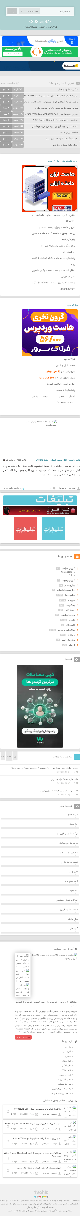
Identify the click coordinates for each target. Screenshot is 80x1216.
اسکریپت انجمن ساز (68, 89)
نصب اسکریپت (64, 1079)
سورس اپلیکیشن (68, 615)
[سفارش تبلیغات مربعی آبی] (53, 539)
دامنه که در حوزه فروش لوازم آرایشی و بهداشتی (54, 126)
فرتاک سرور (72, 305)
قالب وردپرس (71, 881)
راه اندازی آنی (68, 252)
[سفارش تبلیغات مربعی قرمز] (25, 539)
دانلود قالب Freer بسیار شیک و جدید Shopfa (58, 460)
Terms (66, 1200)
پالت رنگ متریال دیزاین (61, 1088)
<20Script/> (40, 21)
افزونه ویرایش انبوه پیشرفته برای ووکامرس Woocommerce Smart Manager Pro (44, 768)
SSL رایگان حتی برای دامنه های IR (58, 246)
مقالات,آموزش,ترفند (66, 630)
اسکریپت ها (70, 595)
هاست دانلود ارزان (69, 910)
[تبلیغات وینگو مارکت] (40, 747)
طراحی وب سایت (64, 1210)
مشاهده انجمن (7, 83)
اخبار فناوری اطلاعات (66, 590)
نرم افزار (71, 635)
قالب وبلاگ (70, 625)
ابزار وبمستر (70, 585)
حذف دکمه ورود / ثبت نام (65, 145)
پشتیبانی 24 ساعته (65, 390)
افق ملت (73, 824)
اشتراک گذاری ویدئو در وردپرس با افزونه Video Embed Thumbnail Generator (32, 1155)
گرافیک (72, 645)
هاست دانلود (13, 1210)
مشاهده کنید (22, 1037)
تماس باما (67, 1056)
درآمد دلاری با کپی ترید (66, 834)
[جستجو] (12, 11)
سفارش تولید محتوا (68, 853)
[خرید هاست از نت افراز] (40, 515)
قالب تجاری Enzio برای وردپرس (64, 779)
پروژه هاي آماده (68, 640)
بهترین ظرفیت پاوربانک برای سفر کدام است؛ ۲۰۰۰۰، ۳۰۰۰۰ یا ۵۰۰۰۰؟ (44, 96)
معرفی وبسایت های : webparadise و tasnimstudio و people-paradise (42, 114)
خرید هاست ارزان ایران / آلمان (63, 161)
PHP (70, 575)
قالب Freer (21, 460)
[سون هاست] (40, 56)
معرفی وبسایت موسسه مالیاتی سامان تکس (56, 108)
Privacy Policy (56, 1200)
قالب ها (10, 460)
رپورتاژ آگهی (70, 610)
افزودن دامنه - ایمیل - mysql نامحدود (56, 227)
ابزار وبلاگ (66, 1061)
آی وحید (52, 1210)
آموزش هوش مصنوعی (67, 900)
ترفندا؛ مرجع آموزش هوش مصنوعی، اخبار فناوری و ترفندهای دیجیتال (44, 102)
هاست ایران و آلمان (65, 365)
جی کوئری (70, 605)
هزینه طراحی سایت (68, 843)
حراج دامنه (73, 919)
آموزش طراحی (68, 568)
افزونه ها (71, 600)
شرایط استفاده (64, 1084)
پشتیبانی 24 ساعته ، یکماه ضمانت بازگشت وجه (53, 261)
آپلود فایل (73, 929)
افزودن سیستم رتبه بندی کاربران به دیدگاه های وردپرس (38, 1168)
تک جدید (74, 891)
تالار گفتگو (66, 1065)
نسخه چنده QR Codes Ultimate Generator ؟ (55, 120)
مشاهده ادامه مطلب (12, 488)
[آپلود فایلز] (40, 45)
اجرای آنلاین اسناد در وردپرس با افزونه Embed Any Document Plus (33, 1123)
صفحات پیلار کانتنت (68, 133)
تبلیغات (68, 1047)
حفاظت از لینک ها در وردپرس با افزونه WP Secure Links (37, 1109)
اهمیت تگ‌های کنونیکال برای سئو (61, 139)
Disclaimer (75, 1200)
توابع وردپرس (65, 1075)
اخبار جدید (73, 872)
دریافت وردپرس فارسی (61, 1093)
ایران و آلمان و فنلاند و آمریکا (61, 384)
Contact (37, 1200)
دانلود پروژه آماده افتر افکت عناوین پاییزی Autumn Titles (37, 1138)
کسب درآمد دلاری (69, 862)
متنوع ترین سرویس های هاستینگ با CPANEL (53, 218)
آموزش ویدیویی (68, 580)
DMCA (45, 1200)
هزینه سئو (73, 815)
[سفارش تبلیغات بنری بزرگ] (40, 504)
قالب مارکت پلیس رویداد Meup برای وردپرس (59, 790)
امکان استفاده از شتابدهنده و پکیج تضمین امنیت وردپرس (53, 274)
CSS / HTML (66, 572)
